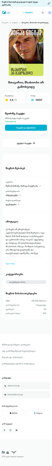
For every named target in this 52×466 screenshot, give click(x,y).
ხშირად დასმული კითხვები (16, 344)
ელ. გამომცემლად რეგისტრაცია (19, 351)
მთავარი (5, 23)
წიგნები (15, 23)
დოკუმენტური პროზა (17, 282)
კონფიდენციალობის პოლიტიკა (18, 363)
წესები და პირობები (12, 357)
